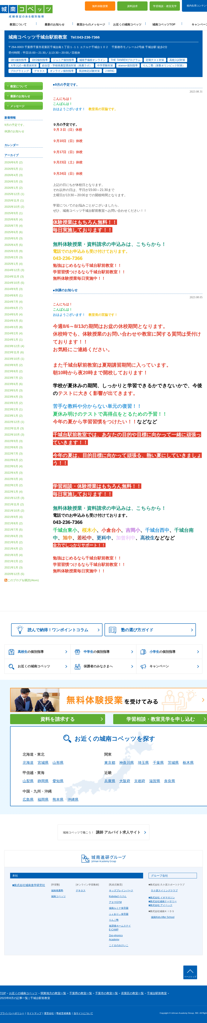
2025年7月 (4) (13, 225)
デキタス (81, 890)
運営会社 (49, 1013)
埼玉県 (143, 763)
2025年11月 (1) (14, 200)
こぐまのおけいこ (118, 945)
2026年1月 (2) (13, 187)
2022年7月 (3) (13, 453)
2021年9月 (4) (13, 516)
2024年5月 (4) (13, 314)
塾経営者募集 (63, 1013)
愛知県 (58, 781)
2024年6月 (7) (13, 308)
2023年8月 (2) (13, 371)
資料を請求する (57, 719)
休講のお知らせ (66, 290)
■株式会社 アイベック (160, 905)
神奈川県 (126, 763)
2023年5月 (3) (13, 390)
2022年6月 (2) (13, 460)
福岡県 (43, 800)
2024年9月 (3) (13, 289)
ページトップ (190, 977)
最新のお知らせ (54, 24)
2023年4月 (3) (13, 396)
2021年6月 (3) (13, 536)
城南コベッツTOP (163, 24)
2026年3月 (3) (13, 181)
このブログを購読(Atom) (23, 580)
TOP (3, 993)
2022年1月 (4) (13, 491)
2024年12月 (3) (14, 270)
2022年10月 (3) (14, 434)
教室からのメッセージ (91, 24)
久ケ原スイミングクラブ (164, 890)
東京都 (109, 763)
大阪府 (124, 781)
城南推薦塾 (57, 890)
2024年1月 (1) (13, 339)
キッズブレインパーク (121, 890)
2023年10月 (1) (14, 358)
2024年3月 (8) (13, 327)
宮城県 (43, 763)
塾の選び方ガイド (137, 630)
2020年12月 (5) (14, 574)
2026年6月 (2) (13, 162)
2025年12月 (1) (14, 194)
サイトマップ (34, 1013)
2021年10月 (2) (14, 510)
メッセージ (17, 106)
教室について (18, 24)
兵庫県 (109, 781)
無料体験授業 (100, 6)
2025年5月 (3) (13, 238)
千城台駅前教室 (157, 993)
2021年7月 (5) (13, 529)
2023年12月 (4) (14, 346)
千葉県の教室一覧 (80, 993)
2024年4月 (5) (13, 320)
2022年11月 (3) (14, 428)
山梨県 (28, 781)
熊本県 (58, 800)
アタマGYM (115, 902)
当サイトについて (83, 1013)
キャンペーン (159, 666)
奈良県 (169, 781)
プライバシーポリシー (12, 1013)
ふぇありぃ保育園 (118, 914)
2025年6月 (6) (13, 232)
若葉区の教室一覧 (132, 993)
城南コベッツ (58, 896)
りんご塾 (114, 920)
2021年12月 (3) (14, 498)
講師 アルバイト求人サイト (102, 832)
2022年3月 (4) (13, 479)
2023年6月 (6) (13, 384)
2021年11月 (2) (14, 504)
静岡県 (43, 781)
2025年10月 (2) (14, 206)
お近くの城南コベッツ (127, 24)
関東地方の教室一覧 (53, 993)
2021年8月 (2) (13, 523)
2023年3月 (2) (13, 403)
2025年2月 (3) (13, 257)
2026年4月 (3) (13, 175)
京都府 (139, 781)
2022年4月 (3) (13, 472)
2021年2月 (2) (13, 561)
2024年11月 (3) (14, 276)
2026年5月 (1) (13, 168)
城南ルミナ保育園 (118, 908)
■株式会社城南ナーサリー (163, 901)
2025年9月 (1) (13, 213)
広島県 (28, 800)
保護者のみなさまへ (98, 666)
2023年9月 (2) (13, 365)
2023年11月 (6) (14, 352)
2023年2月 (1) (13, 409)
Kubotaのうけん (118, 896)
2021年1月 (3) (13, 567)
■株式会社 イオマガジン (162, 897)
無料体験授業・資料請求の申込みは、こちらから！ (109, 244)
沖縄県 (73, 800)
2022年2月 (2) (13, 485)
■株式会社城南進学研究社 (28, 885)
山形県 (58, 763)
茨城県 (173, 763)
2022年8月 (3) (13, 447)
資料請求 (132, 6)
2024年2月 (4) (13, 333)
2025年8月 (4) (13, 219)
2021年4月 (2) (13, 548)
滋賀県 (154, 781)
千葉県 (158, 763)
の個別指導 (31, 651)
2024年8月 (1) (13, 295)
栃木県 (188, 763)
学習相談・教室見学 (165, 6)
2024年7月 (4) (13, 301)
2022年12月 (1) (14, 421)
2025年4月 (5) (13, 244)
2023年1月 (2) (13, 415)
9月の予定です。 (67, 84)
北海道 (28, 763)
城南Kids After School (162, 917)
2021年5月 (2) (13, 542)
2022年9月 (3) (13, 441)
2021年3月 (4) (13, 555)
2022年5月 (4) (13, 466)
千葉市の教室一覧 (106, 993)
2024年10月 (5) (14, 282)
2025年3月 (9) (13, 251)
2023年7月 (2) (13, 377)
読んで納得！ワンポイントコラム (58, 630)
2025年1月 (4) (13, 263)
